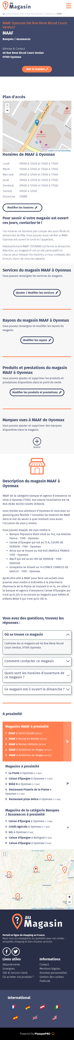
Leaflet (51, 150)
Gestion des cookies (52, 977)
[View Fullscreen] (4, 854)
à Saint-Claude (22, 733)
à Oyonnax (21, 773)
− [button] (7, 110)
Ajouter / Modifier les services (35, 292)
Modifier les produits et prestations (35, 392)
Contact (44, 964)
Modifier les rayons (35, 340)
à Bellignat (27, 837)
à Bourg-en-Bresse (24, 738)
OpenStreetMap (64, 150)
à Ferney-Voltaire (23, 744)
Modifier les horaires (20, 207)
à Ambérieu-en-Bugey (26, 749)
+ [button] (7, 105)
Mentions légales (50, 968)
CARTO (69, 908)
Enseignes (9, 968)
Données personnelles (53, 972)
